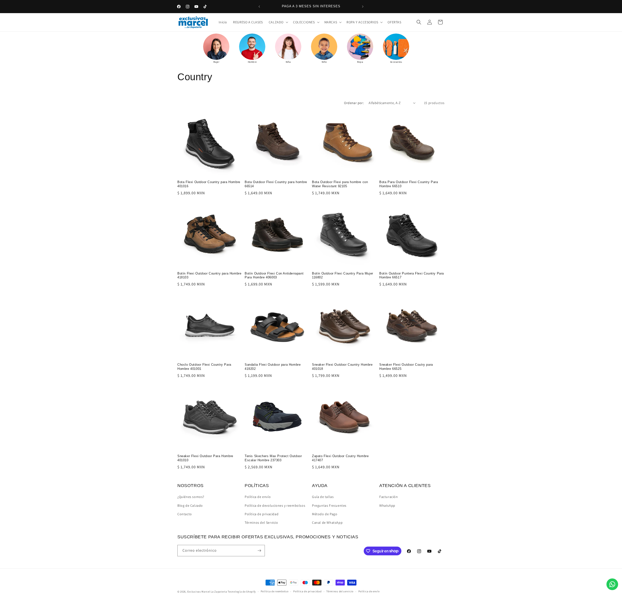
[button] (278, 22)
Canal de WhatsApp (327, 522)
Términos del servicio (340, 591)
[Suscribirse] (259, 550)
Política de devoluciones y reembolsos (275, 505)
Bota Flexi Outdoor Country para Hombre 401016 (208, 184)
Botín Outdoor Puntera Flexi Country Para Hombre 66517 (411, 275)
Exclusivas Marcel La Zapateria (207, 591)
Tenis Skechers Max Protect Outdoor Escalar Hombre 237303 (273, 458)
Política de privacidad (261, 514)
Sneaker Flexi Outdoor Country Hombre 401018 (342, 367)
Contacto (184, 514)
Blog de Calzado (190, 505)
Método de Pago (324, 514)
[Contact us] (612, 584)
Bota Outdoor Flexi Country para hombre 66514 (276, 184)
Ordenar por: (354, 103)
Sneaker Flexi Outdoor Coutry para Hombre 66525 (406, 367)
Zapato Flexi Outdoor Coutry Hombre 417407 (340, 458)
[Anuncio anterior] (259, 6)
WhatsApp (387, 505)
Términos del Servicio (261, 522)
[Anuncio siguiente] (362, 6)
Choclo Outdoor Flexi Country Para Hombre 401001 (204, 367)
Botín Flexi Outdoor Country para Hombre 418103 (209, 275)
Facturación (388, 497)
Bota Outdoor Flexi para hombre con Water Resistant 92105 (340, 184)
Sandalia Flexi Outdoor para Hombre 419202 (273, 367)
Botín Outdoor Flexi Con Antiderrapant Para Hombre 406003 (274, 275)
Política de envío (258, 497)
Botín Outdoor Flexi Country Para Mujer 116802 (342, 275)
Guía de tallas (323, 497)
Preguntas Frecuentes (329, 505)
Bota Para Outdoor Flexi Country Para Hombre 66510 (408, 184)
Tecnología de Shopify (242, 591)
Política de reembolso (275, 591)
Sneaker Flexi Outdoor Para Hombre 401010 (205, 458)
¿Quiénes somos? (190, 497)
